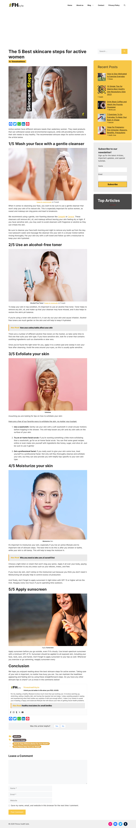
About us (79, 5)
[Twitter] (20, 712)
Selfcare (17, 737)
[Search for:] (109, 51)
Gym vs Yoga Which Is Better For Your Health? (31, 744)
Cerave (71, 217)
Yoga (114, 135)
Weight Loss (112, 109)
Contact (101, 5)
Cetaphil (61, 217)
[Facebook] (11, 712)
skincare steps (19, 740)
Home (70, 5)
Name (100, 166)
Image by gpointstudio (44, 202)
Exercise (110, 122)
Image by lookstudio (51, 303)
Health (101, 97)
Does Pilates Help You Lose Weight (27, 747)
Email (100, 174)
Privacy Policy (114, 5)
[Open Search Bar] (125, 5)
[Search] (124, 51)
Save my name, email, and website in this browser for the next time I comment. (45, 805)
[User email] (22, 712)
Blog (89, 5)
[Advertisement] (68, 26)
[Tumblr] (17, 712)
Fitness (110, 79)
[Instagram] (14, 712)
